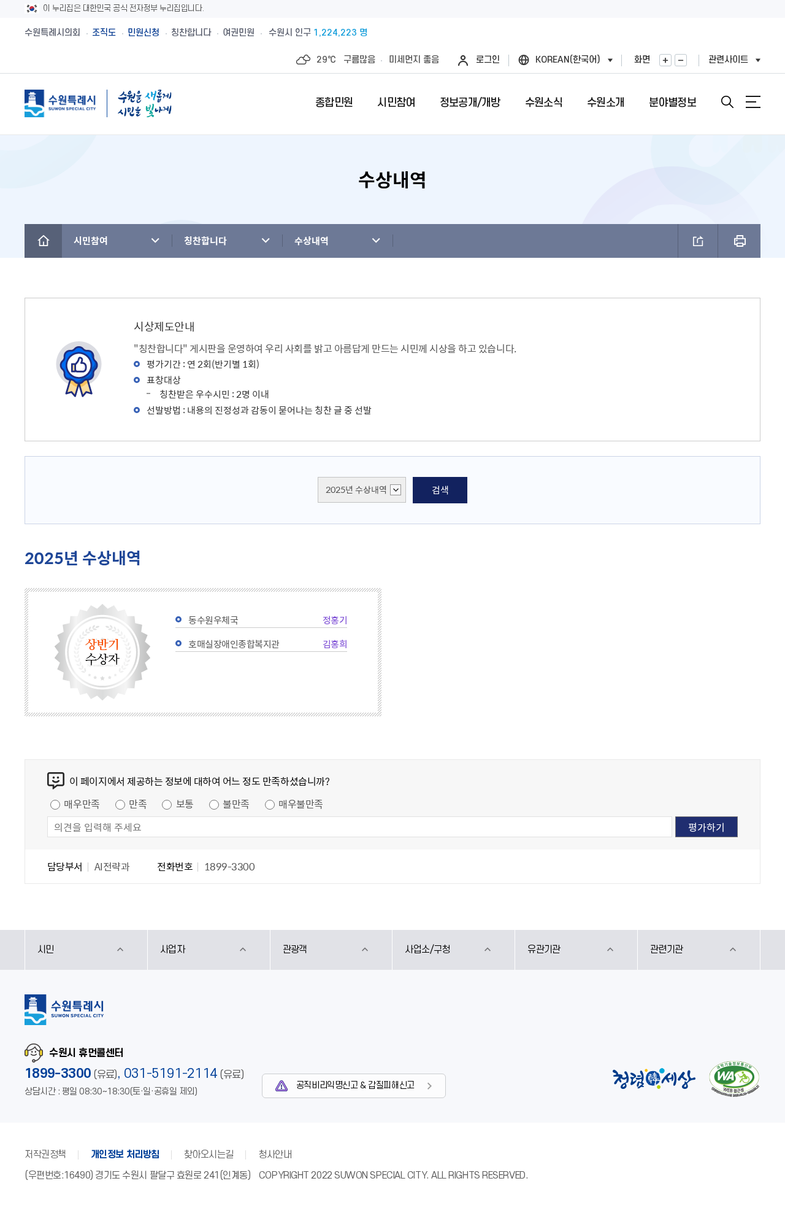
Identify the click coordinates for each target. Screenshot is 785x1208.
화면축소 (681, 60)
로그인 (488, 60)
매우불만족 (300, 803)
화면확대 (665, 60)
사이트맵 (753, 102)
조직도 (104, 33)
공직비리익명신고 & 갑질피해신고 (355, 1085)
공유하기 (698, 241)
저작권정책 (45, 1154)
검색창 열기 (727, 102)
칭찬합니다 (191, 33)
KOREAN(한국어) (567, 60)
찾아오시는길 (209, 1154)
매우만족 (81, 803)
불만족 (236, 803)
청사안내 (274, 1154)
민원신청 (143, 33)
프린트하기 (739, 241)
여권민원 (239, 33)
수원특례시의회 (52, 33)
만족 (138, 803)
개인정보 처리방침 (125, 1154)
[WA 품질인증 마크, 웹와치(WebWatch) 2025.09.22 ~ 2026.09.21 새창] (734, 1078)
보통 (185, 803)
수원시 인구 (318, 33)
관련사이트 (728, 60)
